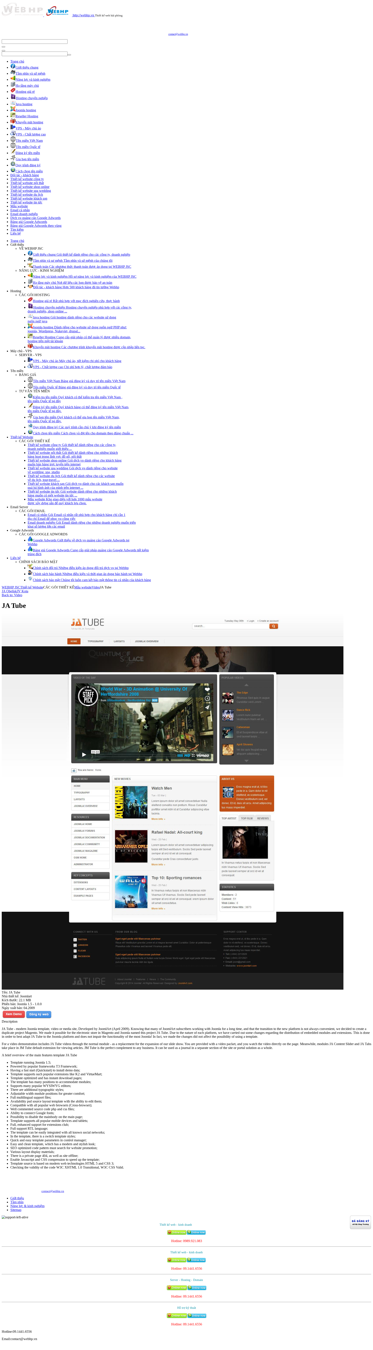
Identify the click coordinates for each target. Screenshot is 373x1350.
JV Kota (22, 591)
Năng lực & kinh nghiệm (27, 1206)
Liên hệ (15, 233)
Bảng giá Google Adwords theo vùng (36, 225)
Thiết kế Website (21, 437)
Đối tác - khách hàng (24, 175)
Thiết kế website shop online (29, 187)
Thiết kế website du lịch (26, 194)
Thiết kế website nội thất (27, 183)
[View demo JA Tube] (14, 1017)
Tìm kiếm (17, 229)
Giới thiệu (17, 1198)
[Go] (3, 46)
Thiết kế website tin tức (26, 202)
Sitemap (15, 1210)
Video (96, 587)
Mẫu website (19, 206)
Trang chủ (17, 61)
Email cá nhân (20, 210)
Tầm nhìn (17, 1202)
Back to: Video (12, 595)
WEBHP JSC (11, 587)
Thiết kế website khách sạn (28, 198)
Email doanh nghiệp (24, 214)
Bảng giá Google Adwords (28, 222)
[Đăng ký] (39, 1017)
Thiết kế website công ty (27, 179)
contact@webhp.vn (178, 34)
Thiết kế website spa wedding (30, 190)
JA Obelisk (9, 591)
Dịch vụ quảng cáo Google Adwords (35, 218)
